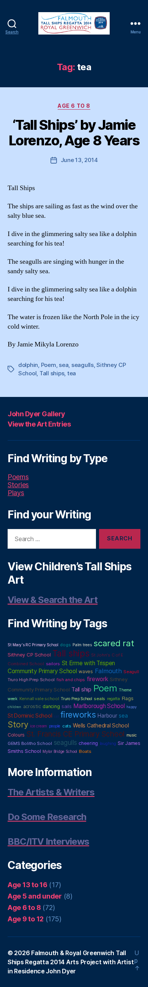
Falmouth (108, 671)
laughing (108, 743)
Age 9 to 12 (26, 919)
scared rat (113, 643)
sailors (53, 663)
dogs (65, 644)
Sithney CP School (29, 655)
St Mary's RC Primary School (33, 644)
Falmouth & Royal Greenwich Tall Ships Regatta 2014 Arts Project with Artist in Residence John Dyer (71, 962)
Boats (85, 751)
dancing (51, 706)
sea (63, 364)
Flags (128, 698)
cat (56, 716)
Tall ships (51, 373)
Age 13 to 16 (27, 885)
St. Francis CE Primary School (75, 733)
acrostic (32, 706)
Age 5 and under (35, 896)
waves (86, 671)
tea (71, 373)
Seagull (131, 671)
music (131, 735)
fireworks (78, 714)
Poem (48, 364)
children (14, 707)
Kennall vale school (39, 698)
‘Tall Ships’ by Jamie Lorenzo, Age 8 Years (74, 132)
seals (99, 698)
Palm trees (81, 644)
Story (18, 724)
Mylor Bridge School (60, 751)
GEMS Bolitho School (30, 743)
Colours (16, 735)
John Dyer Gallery (36, 414)
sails (66, 706)
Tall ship (81, 689)
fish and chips (71, 679)
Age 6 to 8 (74, 105)
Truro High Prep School (31, 679)
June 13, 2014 (79, 160)
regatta (113, 698)
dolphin (28, 364)
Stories (18, 485)
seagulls (82, 364)
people (54, 726)
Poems (18, 477)
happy (131, 707)
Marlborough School (98, 706)
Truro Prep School (76, 698)
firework (97, 679)
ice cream (38, 726)
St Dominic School (30, 715)
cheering (88, 743)
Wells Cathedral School (101, 725)
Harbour (107, 716)
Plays (16, 493)
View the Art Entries (39, 424)
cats (66, 726)
